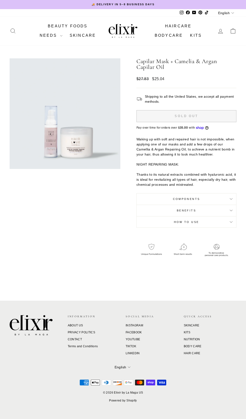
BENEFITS (186, 210)
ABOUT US (75, 325)
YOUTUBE (133, 339)
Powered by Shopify (123, 400)
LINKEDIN (133, 353)
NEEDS (49, 35)
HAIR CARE (192, 353)
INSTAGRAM (134, 325)
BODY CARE (193, 346)
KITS (196, 35)
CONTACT (75, 339)
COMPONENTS (186, 199)
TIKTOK (131, 346)
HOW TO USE (186, 222)
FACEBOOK (134, 332)
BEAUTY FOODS (67, 26)
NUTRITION (192, 339)
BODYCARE (169, 35)
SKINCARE (83, 35)
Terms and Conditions (83, 346)
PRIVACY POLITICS (81, 332)
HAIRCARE (178, 26)
